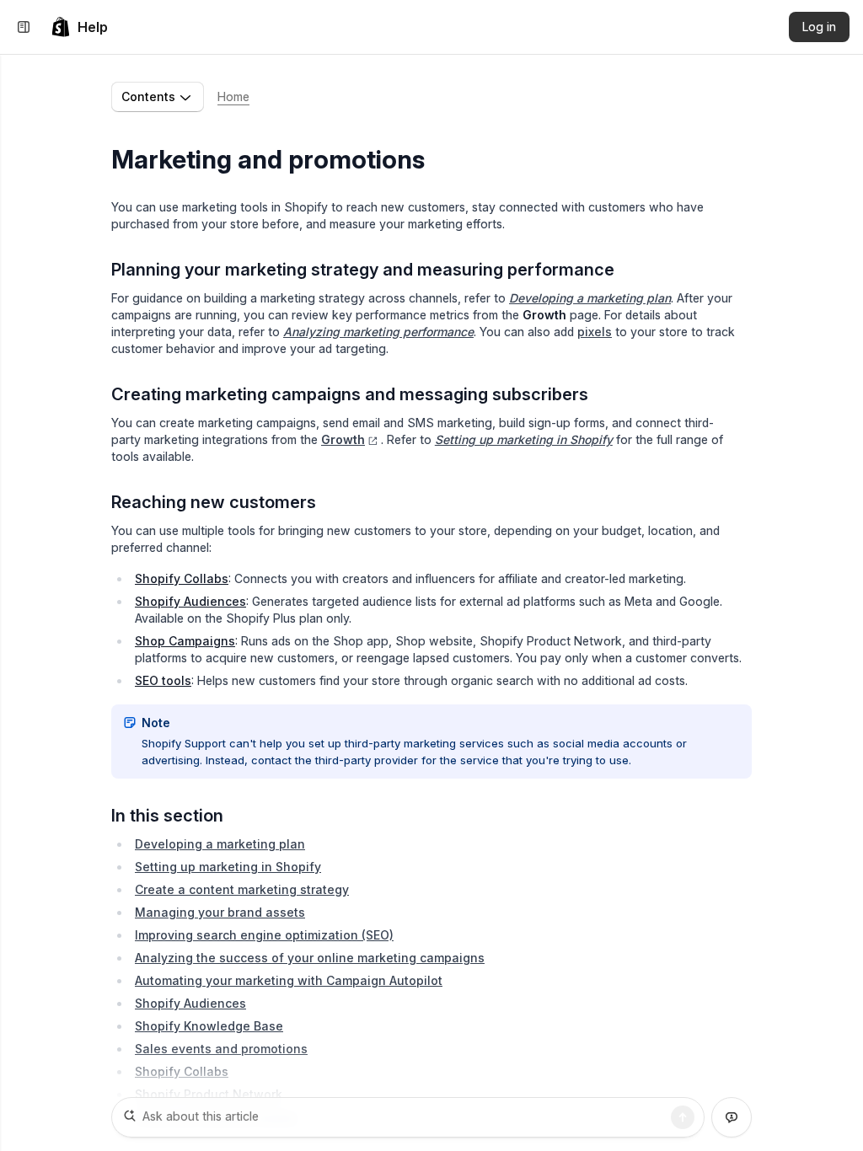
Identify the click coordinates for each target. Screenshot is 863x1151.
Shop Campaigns (185, 641)
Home (233, 96)
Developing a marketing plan (220, 844)
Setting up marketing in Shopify (228, 866)
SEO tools (163, 680)
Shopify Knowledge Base (209, 1026)
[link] (79, 27)
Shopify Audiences (190, 601)
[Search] (682, 1117)
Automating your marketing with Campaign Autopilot (288, 980)
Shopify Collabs (181, 578)
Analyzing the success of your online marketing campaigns (310, 957)
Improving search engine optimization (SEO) (264, 935)
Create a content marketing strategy (242, 889)
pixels (594, 331)
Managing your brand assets (220, 912)
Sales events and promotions (221, 1048)
